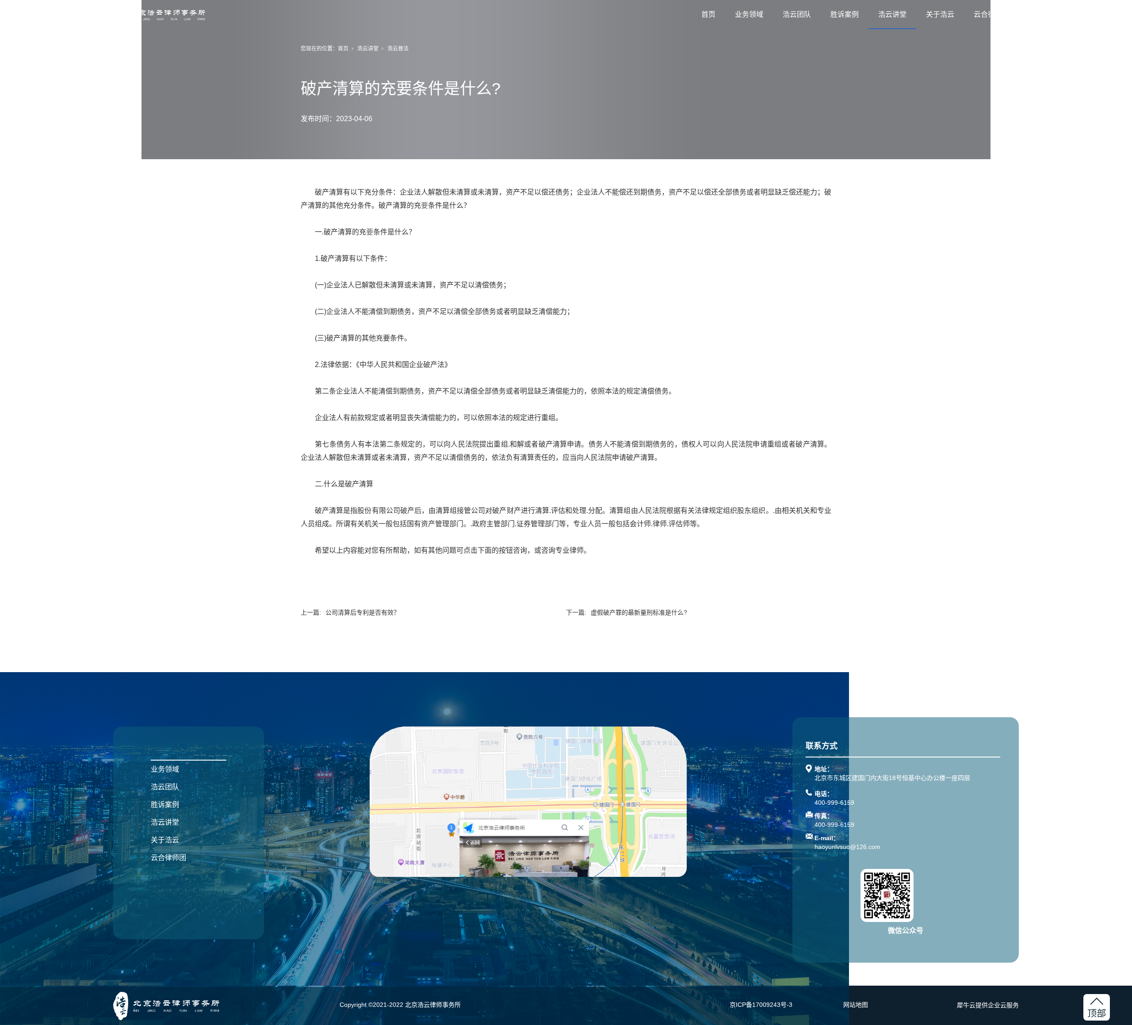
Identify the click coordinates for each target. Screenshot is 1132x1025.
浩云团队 (797, 14)
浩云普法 (398, 49)
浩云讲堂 (892, 14)
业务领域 (749, 14)
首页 (708, 14)
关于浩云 (940, 14)
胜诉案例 (844, 14)
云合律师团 (991, 14)
